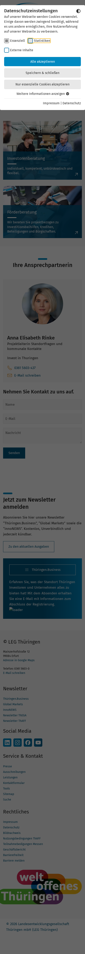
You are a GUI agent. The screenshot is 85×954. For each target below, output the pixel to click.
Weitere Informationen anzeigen (41, 94)
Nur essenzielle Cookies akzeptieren (42, 84)
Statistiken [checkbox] (42, 41)
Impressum (51, 103)
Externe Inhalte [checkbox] (21, 50)
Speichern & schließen (42, 73)
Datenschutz (72, 103)
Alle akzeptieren (42, 62)
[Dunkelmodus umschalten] (78, 11)
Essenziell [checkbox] (17, 41)
